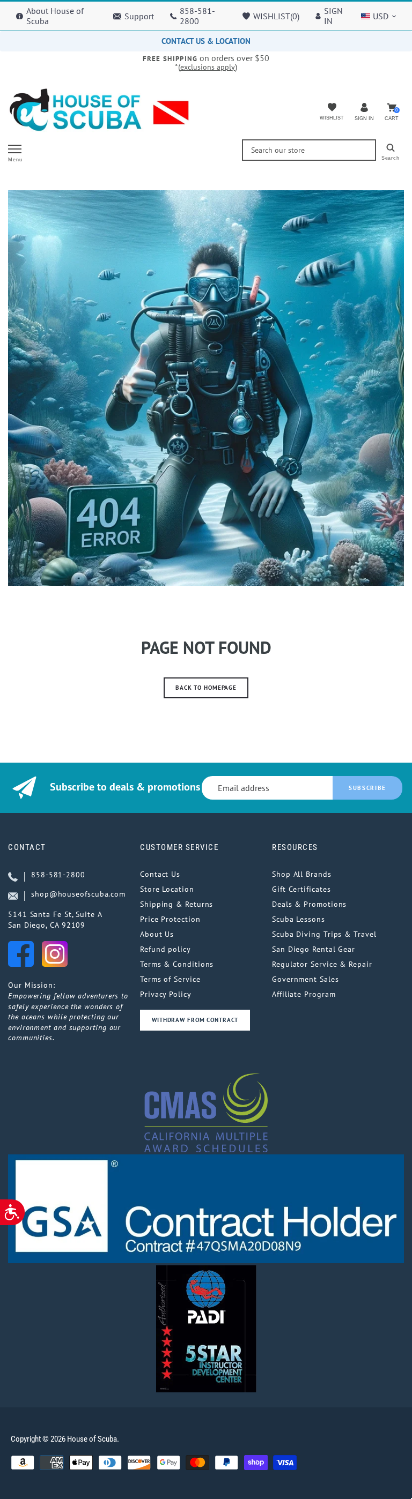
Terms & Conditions (177, 964)
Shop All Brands (302, 874)
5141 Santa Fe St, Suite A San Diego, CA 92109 (55, 919)
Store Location (167, 889)
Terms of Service (170, 979)
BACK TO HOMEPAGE (206, 687)
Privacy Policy (166, 994)
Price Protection (170, 919)
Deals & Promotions (309, 904)
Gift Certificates (301, 889)
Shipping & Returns (176, 904)
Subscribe (367, 788)
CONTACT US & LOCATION (206, 41)
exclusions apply (207, 67)
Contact (27, 847)
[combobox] (309, 150)
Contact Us (160, 874)
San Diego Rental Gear (313, 949)
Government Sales (305, 979)
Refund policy (165, 949)
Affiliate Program (303, 994)
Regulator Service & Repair (322, 964)
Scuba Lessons (298, 919)
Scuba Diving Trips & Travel (324, 934)
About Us (157, 934)
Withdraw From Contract (195, 1020)
